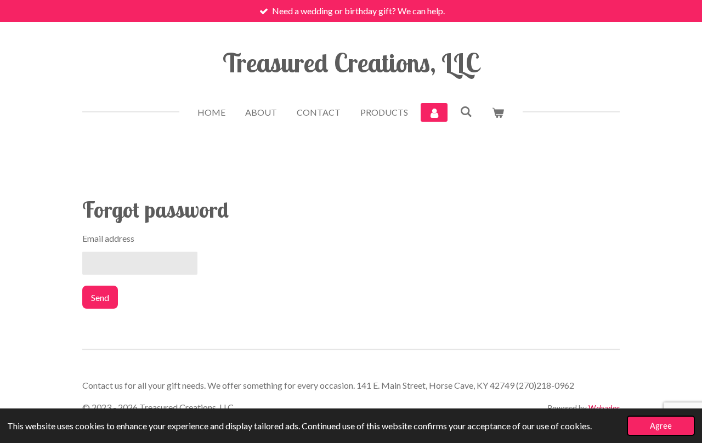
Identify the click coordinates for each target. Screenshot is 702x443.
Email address (108, 238)
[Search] (466, 111)
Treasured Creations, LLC (351, 62)
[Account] (434, 112)
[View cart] (498, 112)
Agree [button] (661, 425)
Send (100, 297)
